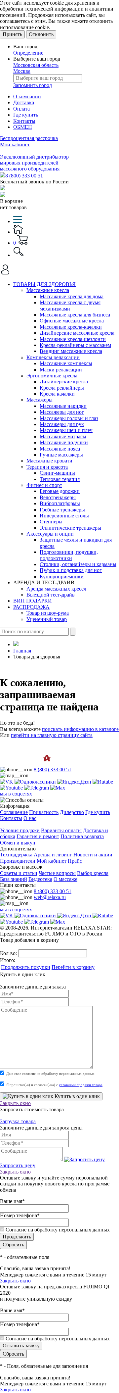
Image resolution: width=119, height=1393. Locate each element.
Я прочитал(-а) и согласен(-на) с (54, 1085)
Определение (28, 53)
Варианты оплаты (61, 830)
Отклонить (41, 34)
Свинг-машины (57, 473)
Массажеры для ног (62, 412)
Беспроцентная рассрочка (29, 138)
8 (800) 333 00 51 (24, 175)
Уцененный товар (46, 619)
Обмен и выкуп (17, 842)
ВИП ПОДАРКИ (32, 600)
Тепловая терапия (60, 479)
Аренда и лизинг (53, 854)
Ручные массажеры (61, 454)
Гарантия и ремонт (38, 836)
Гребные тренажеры (62, 509)
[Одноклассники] (36, 782)
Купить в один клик (76, 1096)
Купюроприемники (62, 576)
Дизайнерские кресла (64, 381)
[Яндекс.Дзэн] (75, 782)
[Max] (57, 788)
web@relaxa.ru (50, 897)
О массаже (65, 879)
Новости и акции (92, 854)
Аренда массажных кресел (56, 589)
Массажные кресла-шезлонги (73, 339)
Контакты (24, 121)
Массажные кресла (47, 290)
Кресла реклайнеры (62, 388)
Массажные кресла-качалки (71, 327)
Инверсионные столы (64, 515)
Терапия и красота (47, 467)
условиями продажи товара (80, 1085)
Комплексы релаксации (53, 357)
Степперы (51, 521)
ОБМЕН (22, 127)
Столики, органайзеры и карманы (78, 564)
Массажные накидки (63, 406)
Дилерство (72, 812)
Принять (12, 34)
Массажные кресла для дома (71, 296)
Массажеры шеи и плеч (66, 430)
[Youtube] (12, 788)
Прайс (75, 861)
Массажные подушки (64, 442)
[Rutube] (103, 782)
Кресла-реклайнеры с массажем (75, 345)
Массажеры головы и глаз (69, 418)
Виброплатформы (60, 503)
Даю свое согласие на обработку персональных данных (50, 1074)
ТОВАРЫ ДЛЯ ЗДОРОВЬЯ (44, 284)
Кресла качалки (57, 394)
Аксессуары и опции (50, 534)
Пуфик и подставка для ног (71, 570)
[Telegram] (37, 788)
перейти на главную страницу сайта (52, 735)
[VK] (7, 782)
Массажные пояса (60, 449)
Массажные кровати (49, 460)
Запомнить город (32, 85)
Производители (17, 861)
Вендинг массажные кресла (71, 351)
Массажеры (39, 400)
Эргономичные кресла (51, 375)
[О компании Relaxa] (29, 763)
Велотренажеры (58, 497)
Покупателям (15, 824)
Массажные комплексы (66, 363)
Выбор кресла (92, 873)
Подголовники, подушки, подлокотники (69, 555)
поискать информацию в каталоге (80, 729)
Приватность (44, 812)
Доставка (23, 102)
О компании (27, 96)
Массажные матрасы (63, 436)
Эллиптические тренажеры (70, 528)
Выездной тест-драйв (50, 595)
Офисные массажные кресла (72, 320)
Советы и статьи (18, 873)
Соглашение (14, 812)
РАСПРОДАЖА (31, 607)
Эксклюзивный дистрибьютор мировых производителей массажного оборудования (34, 163)
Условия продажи (20, 830)
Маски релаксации (61, 369)
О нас (29, 818)
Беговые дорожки (60, 491)
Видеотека (40, 879)
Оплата (21, 109)
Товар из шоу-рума (47, 613)
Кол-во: (9, 953)
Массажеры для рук (62, 424)
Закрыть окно (15, 1103)
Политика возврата (82, 836)
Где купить (25, 115)
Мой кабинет (15, 144)
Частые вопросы (57, 873)
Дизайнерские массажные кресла (77, 333)
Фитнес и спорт (44, 485)
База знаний (13, 879)
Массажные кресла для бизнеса (75, 314)
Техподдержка (16, 854)
